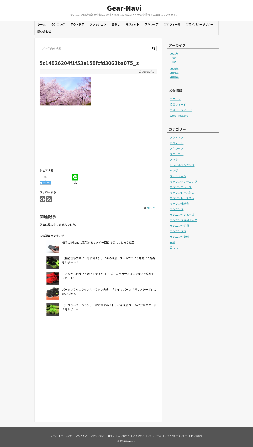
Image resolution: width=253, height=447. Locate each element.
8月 (174, 62)
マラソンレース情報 (182, 198)
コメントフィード (181, 110)
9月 (174, 58)
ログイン (175, 99)
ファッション (98, 24)
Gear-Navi (124, 8)
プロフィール (172, 24)
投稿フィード (178, 104)
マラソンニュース (181, 187)
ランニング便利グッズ (183, 220)
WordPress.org (179, 115)
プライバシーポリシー (200, 24)
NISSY (151, 208)
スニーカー (176, 154)
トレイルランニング (182, 165)
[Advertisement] (98, 141)
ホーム (41, 24)
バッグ (174, 170)
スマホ (174, 159)
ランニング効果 (179, 225)
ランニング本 (178, 231)
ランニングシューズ (182, 214)
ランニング (58, 24)
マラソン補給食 (179, 203)
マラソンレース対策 (182, 192)
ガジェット (132, 24)
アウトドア (77, 24)
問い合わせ (44, 31)
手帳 (172, 242)
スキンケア (152, 24)
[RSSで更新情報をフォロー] (49, 199)
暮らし (116, 24)
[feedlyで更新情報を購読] (42, 199)
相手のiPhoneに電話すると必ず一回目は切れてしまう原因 (98, 242)
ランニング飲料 (179, 237)
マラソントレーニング (183, 181)
